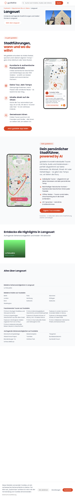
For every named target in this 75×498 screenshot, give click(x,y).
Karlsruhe (29, 301)
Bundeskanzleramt (55, 336)
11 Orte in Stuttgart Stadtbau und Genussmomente (14, 312)
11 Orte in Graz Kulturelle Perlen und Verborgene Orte (36, 321)
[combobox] (38, 3)
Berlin (5, 296)
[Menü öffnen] (68, 3)
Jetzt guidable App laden (18, 128)
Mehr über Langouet (12, 23)
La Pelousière (8, 288)
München (52, 296)
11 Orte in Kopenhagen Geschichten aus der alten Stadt (14, 316)
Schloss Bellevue (9, 342)
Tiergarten (52, 334)
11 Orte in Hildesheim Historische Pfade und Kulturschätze (59, 321)
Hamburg (29, 298)
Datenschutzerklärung (9, 495)
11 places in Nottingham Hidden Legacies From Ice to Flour (13, 321)
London (6, 298)
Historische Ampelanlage (12, 334)
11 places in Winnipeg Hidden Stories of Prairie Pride (58, 316)
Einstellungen (56, 490)
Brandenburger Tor (10, 339)
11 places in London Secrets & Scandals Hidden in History (58, 312)
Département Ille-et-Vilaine (21, 8)
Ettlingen (52, 298)
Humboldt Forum (54, 339)
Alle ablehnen (43, 490)
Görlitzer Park (31, 339)
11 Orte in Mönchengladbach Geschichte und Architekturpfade (37, 312)
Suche (59, 3)
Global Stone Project (10, 336)
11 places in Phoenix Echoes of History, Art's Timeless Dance (36, 316)
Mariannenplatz (31, 334)
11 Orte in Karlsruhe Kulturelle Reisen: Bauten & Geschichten (13, 325)
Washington (8, 303)
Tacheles (29, 336)
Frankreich (7, 8)
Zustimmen (67, 490)
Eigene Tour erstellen (51, 210)
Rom (5, 301)
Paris (28, 296)
